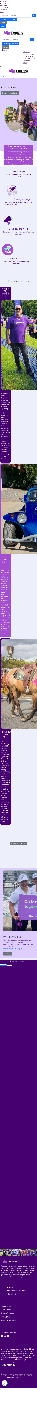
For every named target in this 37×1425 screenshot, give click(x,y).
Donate (3, 23)
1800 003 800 (11, 1294)
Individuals (3, 965)
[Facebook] (2, 1336)
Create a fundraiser (7, 1313)
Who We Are (4, 5)
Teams (9, 965)
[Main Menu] (0, 66)
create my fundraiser (18, 843)
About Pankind (6, 1309)
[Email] (8, 1336)
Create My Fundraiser (10, 44)
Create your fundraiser (10, 93)
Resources (3, 10)
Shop (2, 12)
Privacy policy (5, 1317)
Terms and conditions (8, 1320)
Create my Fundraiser (8, 19)
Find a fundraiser (29, 58)
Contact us (7, 954)
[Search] (34, 15)
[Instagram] (5, 1336)
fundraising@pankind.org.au (12, 949)
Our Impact (4, 8)
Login (3, 26)
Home (4, 1)
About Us (26, 52)
